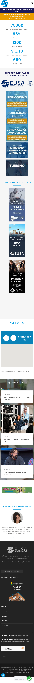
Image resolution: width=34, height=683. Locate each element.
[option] (17, 526)
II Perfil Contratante (23, 672)
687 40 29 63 (12, 669)
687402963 (23, 558)
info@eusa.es (21, 669)
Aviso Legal (15, 672)
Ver (21, 564)
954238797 (10, 558)
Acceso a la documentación (17, 17)
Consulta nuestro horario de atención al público (17, 670)
